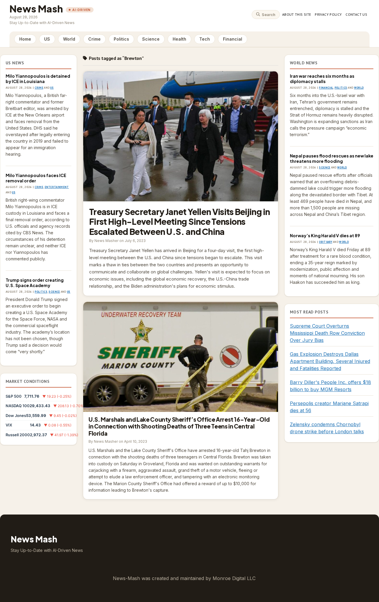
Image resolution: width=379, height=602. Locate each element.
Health (179, 39)
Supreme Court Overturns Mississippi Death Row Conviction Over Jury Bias (327, 333)
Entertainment (57, 187)
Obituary (325, 241)
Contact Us (356, 14)
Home (25, 39)
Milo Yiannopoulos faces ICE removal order (36, 178)
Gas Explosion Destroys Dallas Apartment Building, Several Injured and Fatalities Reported (330, 361)
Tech (204, 39)
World (69, 39)
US (47, 39)
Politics (121, 39)
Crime (94, 39)
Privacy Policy (328, 14)
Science (151, 39)
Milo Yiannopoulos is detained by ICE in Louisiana (38, 78)
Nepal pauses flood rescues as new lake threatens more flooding (331, 158)
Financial (232, 39)
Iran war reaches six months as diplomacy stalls (322, 78)
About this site (296, 14)
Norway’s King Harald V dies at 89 (325, 235)
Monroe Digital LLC (234, 578)
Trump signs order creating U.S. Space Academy (35, 282)
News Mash (36, 9)
